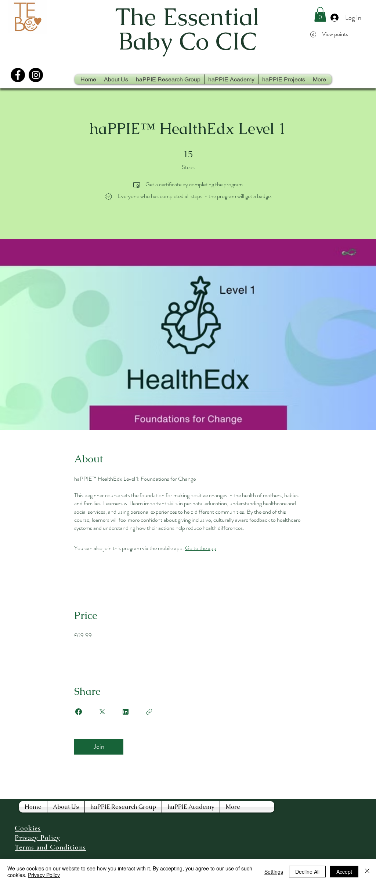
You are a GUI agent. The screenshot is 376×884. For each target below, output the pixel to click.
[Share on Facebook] (78, 711)
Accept (344, 871)
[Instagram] (36, 75)
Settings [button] (273, 871)
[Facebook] (18, 75)
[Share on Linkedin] (125, 711)
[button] (320, 14)
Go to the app (200, 548)
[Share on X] (102, 711)
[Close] (367, 871)
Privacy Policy (44, 875)
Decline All (307, 871)
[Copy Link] (149, 711)
